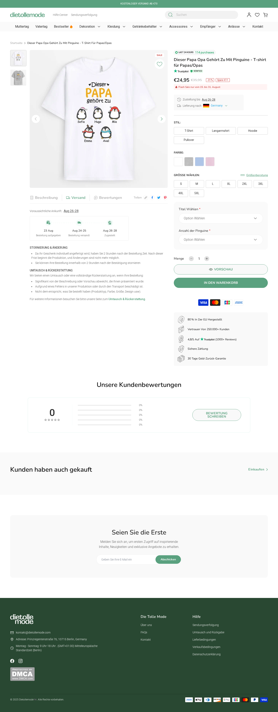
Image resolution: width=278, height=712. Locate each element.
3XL (260, 183)
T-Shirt (189, 130)
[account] (249, 14)
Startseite (16, 43)
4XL (180, 193)
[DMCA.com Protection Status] (22, 674)
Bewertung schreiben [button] (217, 415)
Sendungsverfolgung (84, 14)
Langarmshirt (220, 130)
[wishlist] (257, 14)
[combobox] (201, 15)
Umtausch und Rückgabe (208, 632)
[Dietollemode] (27, 14)
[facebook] (152, 197)
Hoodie (252, 130)
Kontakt (146, 639)
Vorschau (223, 269)
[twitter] (158, 197)
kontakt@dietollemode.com (33, 632)
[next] (162, 119)
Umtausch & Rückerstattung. (127, 299)
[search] (170, 14)
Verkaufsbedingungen (206, 647)
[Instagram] (20, 661)
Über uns (146, 625)
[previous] (36, 119)
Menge (179, 258)
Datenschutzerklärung (207, 654)
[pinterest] (165, 197)
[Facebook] (12, 661)
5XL (196, 193)
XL (228, 183)
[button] (221, 210)
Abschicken (168, 559)
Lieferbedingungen (204, 639)
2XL (244, 183)
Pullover (189, 140)
